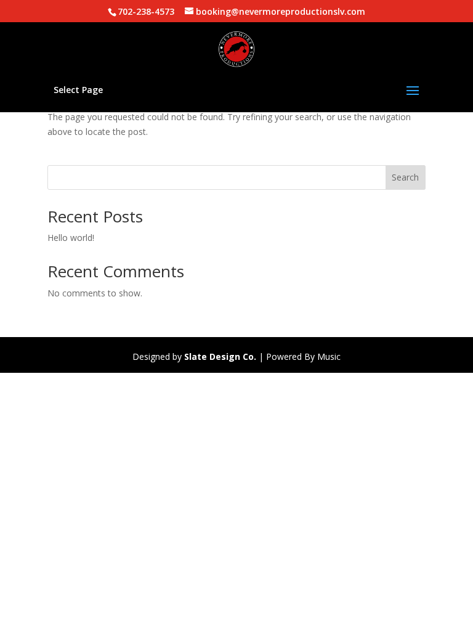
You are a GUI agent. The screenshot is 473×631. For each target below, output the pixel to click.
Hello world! (70, 237)
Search (405, 177)
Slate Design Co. (220, 356)
